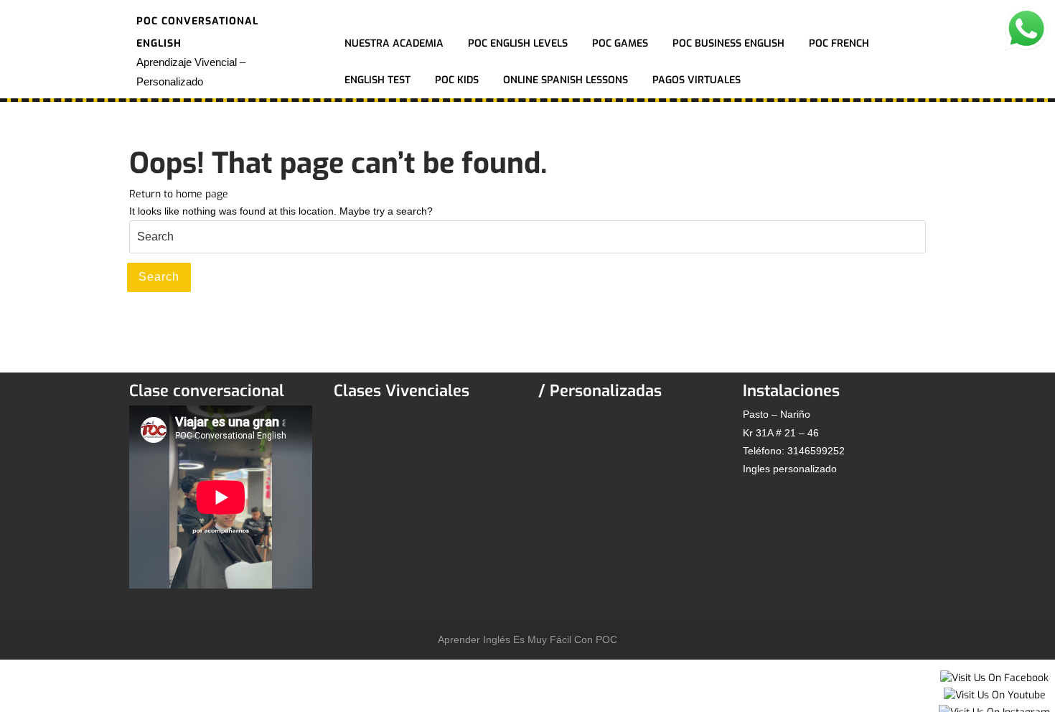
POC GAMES (620, 43)
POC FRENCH (839, 43)
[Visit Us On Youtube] (994, 694)
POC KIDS (457, 80)
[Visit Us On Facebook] (994, 677)
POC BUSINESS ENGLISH (728, 43)
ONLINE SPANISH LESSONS (565, 80)
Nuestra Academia (394, 43)
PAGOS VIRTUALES (696, 80)
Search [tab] (159, 277)
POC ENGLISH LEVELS (518, 43)
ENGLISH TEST (377, 80)
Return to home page (178, 194)
